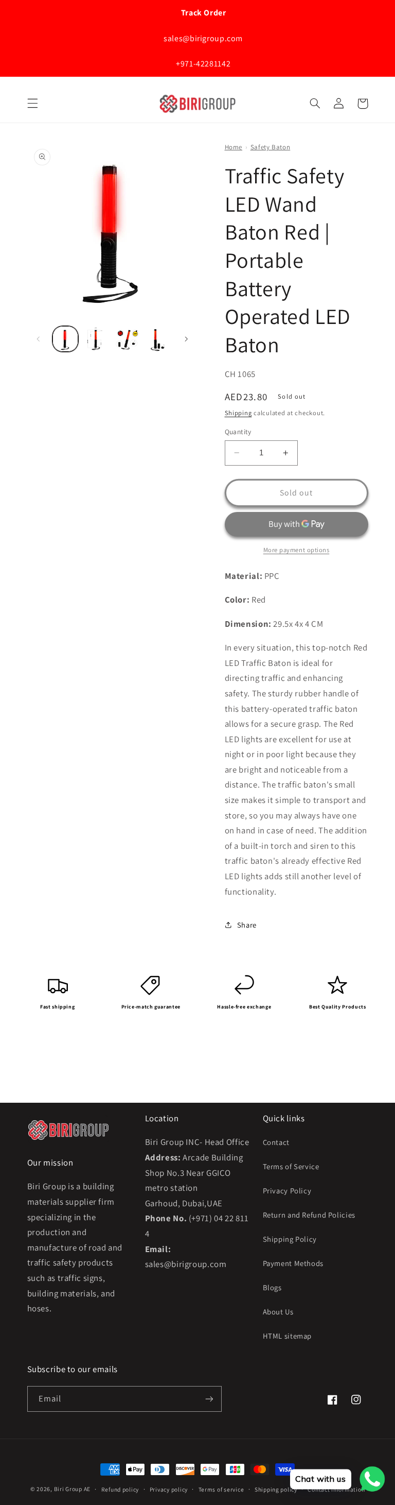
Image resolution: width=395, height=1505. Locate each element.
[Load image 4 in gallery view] (158, 339)
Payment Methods (293, 1263)
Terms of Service (291, 1166)
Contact (276, 1142)
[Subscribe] (209, 1398)
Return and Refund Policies (309, 1215)
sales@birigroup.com (202, 38)
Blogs (272, 1287)
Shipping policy (276, 1489)
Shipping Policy (290, 1239)
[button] (32, 103)
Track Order (202, 12)
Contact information (336, 1489)
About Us (278, 1311)
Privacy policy (169, 1489)
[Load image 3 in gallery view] (127, 339)
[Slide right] (186, 339)
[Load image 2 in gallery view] (96, 339)
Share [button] (247, 925)
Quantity (238, 431)
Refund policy (120, 1489)
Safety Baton (270, 147)
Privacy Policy (287, 1190)
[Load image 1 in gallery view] (65, 339)
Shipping (238, 412)
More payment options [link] (296, 549)
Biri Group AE (72, 1489)
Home (234, 147)
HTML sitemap (287, 1336)
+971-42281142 (202, 63)
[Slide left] (38, 339)
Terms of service (221, 1489)
